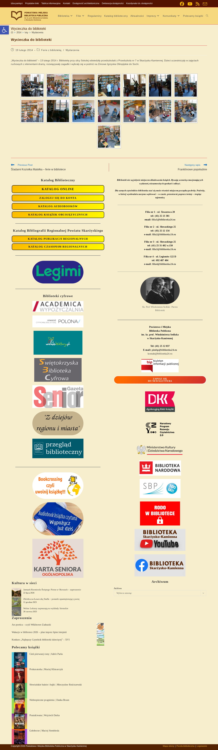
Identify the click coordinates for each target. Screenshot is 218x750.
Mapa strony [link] (168, 746)
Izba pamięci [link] (17, 3)
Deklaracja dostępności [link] (113, 3)
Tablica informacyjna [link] (50, 3)
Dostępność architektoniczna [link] (86, 3)
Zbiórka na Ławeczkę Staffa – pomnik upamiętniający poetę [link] (51, 599)
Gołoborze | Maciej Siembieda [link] (44, 730)
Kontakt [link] (66, 3)
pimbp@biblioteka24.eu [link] (164, 350)
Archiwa (118, 588)
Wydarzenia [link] (37, 32)
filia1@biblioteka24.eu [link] (163, 219)
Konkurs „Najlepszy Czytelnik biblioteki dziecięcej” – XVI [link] (41, 639)
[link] (4, 30)
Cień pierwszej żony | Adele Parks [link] (46, 654)
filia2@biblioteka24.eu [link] (164, 234)
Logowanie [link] (202, 746)
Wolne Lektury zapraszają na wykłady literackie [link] (45, 608)
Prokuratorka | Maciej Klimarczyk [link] (46, 669)
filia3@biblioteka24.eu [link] (164, 249)
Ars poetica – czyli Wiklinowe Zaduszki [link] (31, 624)
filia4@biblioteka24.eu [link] (164, 264)
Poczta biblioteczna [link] (185, 746)
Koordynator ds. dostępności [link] (139, 3)
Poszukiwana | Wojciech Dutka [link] (44, 715)
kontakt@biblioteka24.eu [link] (160, 353)
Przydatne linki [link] (32, 3)
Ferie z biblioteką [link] (51, 50)
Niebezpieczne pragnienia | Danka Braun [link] (49, 700)
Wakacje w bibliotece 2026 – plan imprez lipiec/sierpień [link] (39, 632)
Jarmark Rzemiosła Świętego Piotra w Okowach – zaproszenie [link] (52, 589)
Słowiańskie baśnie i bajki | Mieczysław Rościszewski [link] (55, 684)
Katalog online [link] (58, 189)
